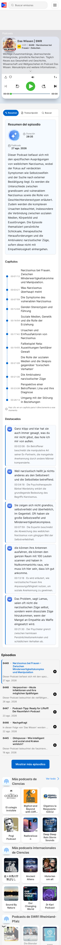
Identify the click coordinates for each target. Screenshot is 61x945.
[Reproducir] (30, 86)
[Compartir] (6, 77)
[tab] (11, 113)
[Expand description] (30, 71)
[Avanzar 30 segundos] (43, 86)
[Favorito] (10, 77)
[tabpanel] (30, 382)
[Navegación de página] (55, 5)
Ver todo (51, 778)
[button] (33, 77)
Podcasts (7, 33)
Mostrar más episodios (30, 764)
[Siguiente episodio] (55, 86)
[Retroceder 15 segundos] (17, 86)
